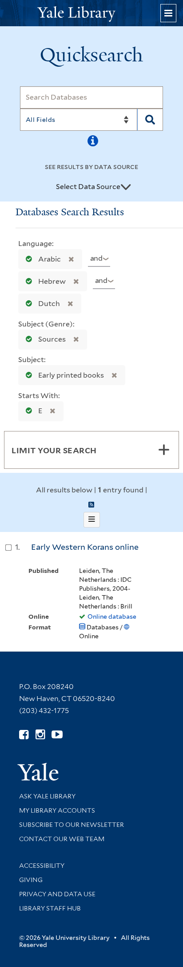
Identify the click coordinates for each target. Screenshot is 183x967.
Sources (52, 339)
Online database (112, 616)
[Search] (150, 120)
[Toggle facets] (164, 449)
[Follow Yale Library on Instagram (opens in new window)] (40, 734)
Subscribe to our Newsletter (71, 824)
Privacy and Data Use (57, 894)
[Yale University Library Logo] (91, 13)
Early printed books (71, 375)
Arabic (49, 259)
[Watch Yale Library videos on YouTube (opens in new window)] (57, 734)
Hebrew (52, 281)
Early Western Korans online (85, 547)
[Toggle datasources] (125, 187)
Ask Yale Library (47, 796)
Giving (31, 879)
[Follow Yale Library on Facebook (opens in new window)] (23, 734)
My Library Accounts (57, 810)
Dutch (49, 303)
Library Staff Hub (50, 908)
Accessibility (41, 865)
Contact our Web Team (61, 838)
